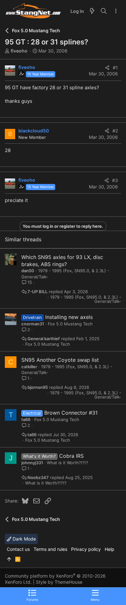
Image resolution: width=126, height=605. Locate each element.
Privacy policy (86, 549)
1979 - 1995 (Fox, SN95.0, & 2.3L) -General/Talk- (85, 299)
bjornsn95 (37, 387)
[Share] (107, 67)
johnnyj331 (32, 462)
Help (109, 549)
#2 (115, 130)
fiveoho (19, 50)
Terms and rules (50, 549)
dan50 (27, 270)
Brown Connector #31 (71, 412)
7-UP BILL (37, 292)
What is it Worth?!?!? (67, 462)
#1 (115, 67)
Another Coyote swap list (68, 360)
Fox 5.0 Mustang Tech (70, 323)
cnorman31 (32, 323)
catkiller (29, 366)
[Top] (9, 559)
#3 (115, 180)
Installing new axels (69, 317)
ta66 (25, 419)
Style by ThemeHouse (59, 582)
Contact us (18, 549)
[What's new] (92, 11)
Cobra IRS (71, 456)
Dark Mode (23, 539)
